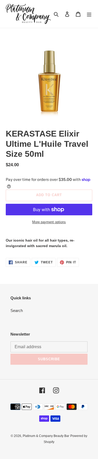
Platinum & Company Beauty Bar (46, 436)
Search (16, 310)
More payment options (49, 222)
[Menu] (89, 14)
